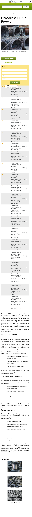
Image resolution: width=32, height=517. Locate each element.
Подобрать (15, 82)
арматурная (5, 51)
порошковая (12, 54)
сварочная (4, 54)
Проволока (9, 13)
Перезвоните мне (8, 62)
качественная (22, 51)
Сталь (8, 11)
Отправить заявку (8, 58)
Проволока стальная (17, 13)
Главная (3, 11)
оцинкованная (13, 51)
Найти (26, 6)
